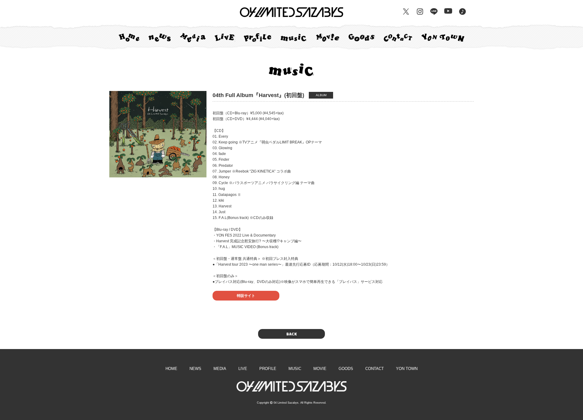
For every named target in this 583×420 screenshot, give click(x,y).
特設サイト (246, 296)
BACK (291, 333)
